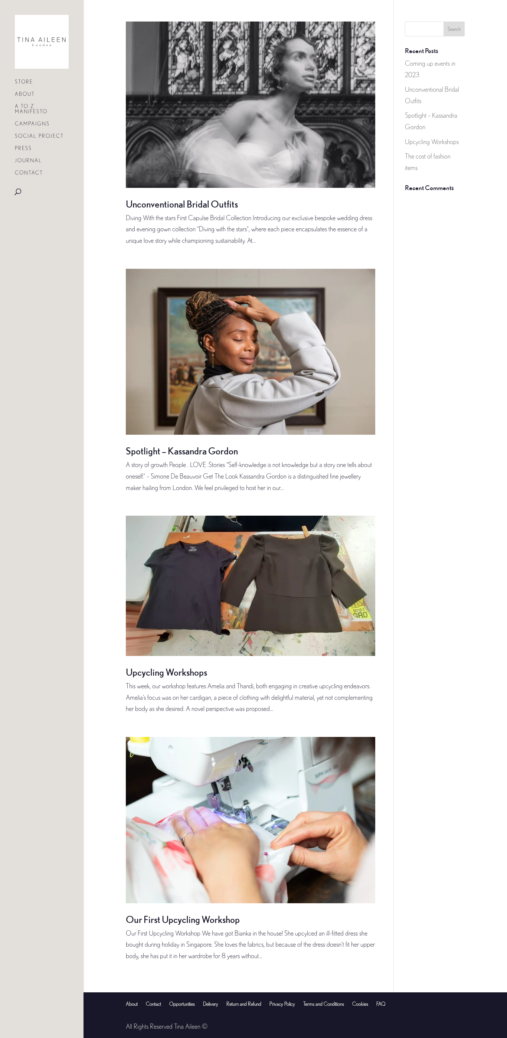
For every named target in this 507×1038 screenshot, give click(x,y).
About (25, 94)
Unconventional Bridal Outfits (182, 203)
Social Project (39, 136)
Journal (28, 160)
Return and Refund (243, 1004)
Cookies (360, 1004)
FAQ (380, 1004)
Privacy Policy (282, 1004)
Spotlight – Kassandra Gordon (182, 450)
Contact (29, 173)
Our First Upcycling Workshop (183, 919)
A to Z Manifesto (31, 109)
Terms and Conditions (323, 1004)
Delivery (210, 1004)
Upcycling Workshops (166, 672)
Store (24, 82)
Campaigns (32, 124)
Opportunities (182, 1004)
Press (23, 148)
